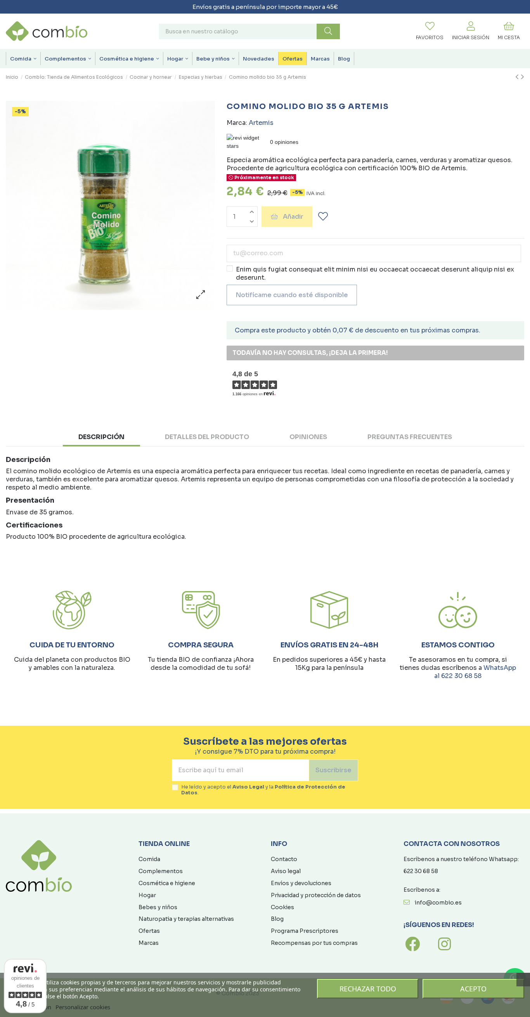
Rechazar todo (367, 988)
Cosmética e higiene (167, 883)
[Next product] (522, 77)
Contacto (284, 859)
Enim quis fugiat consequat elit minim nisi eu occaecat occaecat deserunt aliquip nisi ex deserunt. (375, 273)
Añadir (293, 217)
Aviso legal (286, 871)
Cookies (282, 907)
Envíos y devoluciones (301, 883)
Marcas (149, 942)
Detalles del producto (207, 437)
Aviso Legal (248, 787)
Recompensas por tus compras (314, 942)
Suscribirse (333, 770)
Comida (149, 859)
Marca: (237, 123)
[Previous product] (518, 77)
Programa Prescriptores (304, 930)
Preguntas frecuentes (409, 437)
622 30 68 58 (421, 871)
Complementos (161, 871)
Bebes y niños (158, 907)
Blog (277, 918)
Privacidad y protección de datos (316, 895)
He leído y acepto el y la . (263, 790)
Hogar (147, 895)
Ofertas (149, 930)
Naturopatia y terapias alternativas (186, 918)
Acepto (473, 988)
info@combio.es (438, 902)
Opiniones (308, 437)
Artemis (261, 123)
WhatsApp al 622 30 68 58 (475, 672)
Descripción (101, 437)
